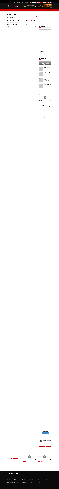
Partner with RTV (32, 482)
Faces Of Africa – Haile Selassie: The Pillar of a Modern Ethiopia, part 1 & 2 (47, 73)
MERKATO (41, 9)
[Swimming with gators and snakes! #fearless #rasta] (40, 172)
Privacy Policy (40, 477)
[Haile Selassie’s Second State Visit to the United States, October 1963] (41, 80)
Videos (15, 477)
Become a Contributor (10, 482)
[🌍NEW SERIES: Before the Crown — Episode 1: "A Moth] (40, 396)
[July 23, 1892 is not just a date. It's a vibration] (46, 398)
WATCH (18, 9)
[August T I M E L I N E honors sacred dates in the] (43, 301)
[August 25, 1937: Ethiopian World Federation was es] (46, 142)
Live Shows (39, 461)
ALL (7, 20)
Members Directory (25, 477)
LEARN (22, 9)
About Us (8, 477)
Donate (31, 477)
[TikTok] (24, 2)
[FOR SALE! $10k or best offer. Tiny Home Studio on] (43, 143)
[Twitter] (16, 2)
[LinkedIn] (17, 2)
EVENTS (38, 9)
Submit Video (50, 2)
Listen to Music (42, 51)
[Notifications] (27, 2)
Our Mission (8, 479)
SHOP (10, 9)
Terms (39, 479)
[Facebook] (14, 2)
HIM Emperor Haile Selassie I (43, 47)
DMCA (39, 482)
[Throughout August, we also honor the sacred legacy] (43, 244)
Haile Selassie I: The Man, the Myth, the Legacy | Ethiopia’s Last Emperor (47, 67)
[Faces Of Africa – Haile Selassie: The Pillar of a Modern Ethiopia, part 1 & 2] (41, 74)
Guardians (44, 2)
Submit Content (24, 482)
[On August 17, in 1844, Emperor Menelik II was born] (50, 196)
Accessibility (39, 484)
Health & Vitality (42, 52)
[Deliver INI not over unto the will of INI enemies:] (46, 252)
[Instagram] (22, 2)
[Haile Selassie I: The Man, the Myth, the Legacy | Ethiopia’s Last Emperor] (41, 69)
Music (15, 479)
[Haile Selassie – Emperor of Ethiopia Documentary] (45, 63)
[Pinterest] (19, 2)
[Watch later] (25, 2)
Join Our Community (17, 473)
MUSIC (14, 9)
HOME (7, 9)
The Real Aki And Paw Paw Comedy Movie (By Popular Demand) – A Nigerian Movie (29, 463)
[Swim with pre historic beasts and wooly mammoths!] (50, 124)
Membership (39, 2)
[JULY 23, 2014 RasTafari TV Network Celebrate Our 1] (50, 401)
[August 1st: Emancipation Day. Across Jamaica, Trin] (40, 304)
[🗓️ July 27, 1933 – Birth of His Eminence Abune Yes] (46, 326)
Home (7, 11)
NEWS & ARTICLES (32, 9)
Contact (12, 473)
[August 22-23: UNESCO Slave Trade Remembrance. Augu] (43, 192)
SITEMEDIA (42, 64)
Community (34, 2)
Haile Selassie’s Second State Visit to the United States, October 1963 (47, 79)
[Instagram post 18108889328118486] (50, 226)
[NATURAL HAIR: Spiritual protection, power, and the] (40, 126)
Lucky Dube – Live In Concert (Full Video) (45, 103)
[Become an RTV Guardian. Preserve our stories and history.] (37, 6)
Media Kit (47, 479)
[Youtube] (21, 2)
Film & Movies (24, 461)
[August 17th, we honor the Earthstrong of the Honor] (40, 245)
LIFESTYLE (26, 9)
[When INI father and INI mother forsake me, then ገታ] (50, 296)
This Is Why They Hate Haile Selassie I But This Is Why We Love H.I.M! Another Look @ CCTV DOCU (47, 85)
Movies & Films (42, 50)
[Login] (30, 2)
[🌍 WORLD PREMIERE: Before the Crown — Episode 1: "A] (43, 397)
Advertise (8, 473)
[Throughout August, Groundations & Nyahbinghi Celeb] (46, 187)
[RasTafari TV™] (13, 6)
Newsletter (23, 479)
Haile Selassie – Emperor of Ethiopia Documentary (49, 63)
